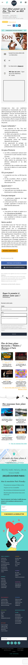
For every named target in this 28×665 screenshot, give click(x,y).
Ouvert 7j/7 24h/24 (4, 630)
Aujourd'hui (3, 578)
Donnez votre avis (12, 21)
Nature (16, 565)
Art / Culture (17, 564)
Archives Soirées (18, 615)
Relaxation (3, 612)
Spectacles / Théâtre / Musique (10, 17)
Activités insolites (18, 558)
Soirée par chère (18, 574)
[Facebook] (14, 25)
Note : (2, 312)
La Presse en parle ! (20, 648)
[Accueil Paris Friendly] (14, 3)
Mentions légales (20, 650)
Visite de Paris (17, 562)
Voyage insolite (17, 603)
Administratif (3, 629)
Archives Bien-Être (18, 618)
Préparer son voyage (18, 599)
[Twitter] (17, 25)
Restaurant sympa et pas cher (6, 603)
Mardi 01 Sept (3, 581)
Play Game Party (4, 559)
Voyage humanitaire (18, 602)
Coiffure (2, 616)
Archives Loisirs (17, 614)
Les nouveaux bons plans (5, 564)
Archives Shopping (18, 621)
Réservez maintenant (9, 251)
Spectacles (17, 559)
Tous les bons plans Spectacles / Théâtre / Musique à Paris (15, 388)
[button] (7, 2)
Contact (2, 571)
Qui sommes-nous (4, 567)
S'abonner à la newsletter (14, 514)
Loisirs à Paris (13, 15)
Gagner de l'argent (4, 626)
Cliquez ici (3, 275)
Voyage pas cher (18, 600)
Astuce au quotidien (4, 624)
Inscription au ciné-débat (14, 213)
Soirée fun (17, 575)
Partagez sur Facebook (14, 263)
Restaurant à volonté (4, 602)
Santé (2, 613)
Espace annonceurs (4, 570)
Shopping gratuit (18, 583)
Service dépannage (4, 627)
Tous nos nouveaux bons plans (19, 443)
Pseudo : (3, 306)
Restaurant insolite (4, 600)
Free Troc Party (3, 558)
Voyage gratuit (17, 605)
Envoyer (14, 334)
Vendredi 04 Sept (4, 586)
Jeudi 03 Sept (3, 584)
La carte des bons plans (5, 562)
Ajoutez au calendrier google (15, 267)
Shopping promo (18, 585)
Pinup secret (14, 656)
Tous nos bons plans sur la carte (15, 462)
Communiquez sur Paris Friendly (7, 648)
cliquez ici (20, 66)
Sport (16, 561)
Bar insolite (17, 572)
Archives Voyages (18, 620)
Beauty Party (3, 561)
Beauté (2, 615)
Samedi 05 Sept (3, 587)
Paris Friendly (6, 15)
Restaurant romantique (5, 605)
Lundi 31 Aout (3, 580)
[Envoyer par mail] (19, 25)
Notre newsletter (4, 565)
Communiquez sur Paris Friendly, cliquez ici (10, 284)
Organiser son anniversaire (19, 577)
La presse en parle (4, 568)
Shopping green (18, 586)
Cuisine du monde (4, 599)
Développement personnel (5, 618)
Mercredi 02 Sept (4, 583)
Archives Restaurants (18, 617)
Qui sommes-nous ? (7, 650)
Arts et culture (21, 435)
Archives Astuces (18, 623)
